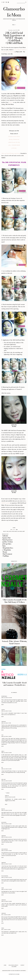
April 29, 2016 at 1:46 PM (6, 736)
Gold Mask (19, 531)
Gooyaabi (17, 974)
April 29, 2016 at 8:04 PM (6, 780)
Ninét (23, 531)
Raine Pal (7, 795)
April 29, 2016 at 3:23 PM (6, 752)
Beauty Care (6, 531)
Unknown (3, 721)
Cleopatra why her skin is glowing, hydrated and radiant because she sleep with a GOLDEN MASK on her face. (14, 142)
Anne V (2, 751)
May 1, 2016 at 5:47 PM (5, 929)
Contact (22, 965)
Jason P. (3, 709)
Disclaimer (14, 966)
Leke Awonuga (4, 849)
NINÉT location (5, 503)
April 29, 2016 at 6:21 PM (6, 768)
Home (5, 965)
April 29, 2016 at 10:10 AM (6, 697)
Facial (10, 531)
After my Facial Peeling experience (10, 153)
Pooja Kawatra (4, 875)
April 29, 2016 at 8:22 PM (10, 797)
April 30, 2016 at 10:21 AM (6, 877)
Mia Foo (3, 808)
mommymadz (4, 696)
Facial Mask (14, 531)
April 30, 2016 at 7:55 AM (6, 863)
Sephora (11, 102)
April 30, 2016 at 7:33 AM (6, 850)
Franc (2, 928)
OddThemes (22, 970)
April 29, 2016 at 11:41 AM (6, 711)
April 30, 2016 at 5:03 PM (6, 901)
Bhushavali (3, 822)
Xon (2, 735)
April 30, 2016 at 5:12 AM (6, 823)
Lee (2, 767)
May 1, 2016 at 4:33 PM (5, 914)
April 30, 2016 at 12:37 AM (6, 810)
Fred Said (3, 779)
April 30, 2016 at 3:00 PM (6, 889)
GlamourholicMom (14, 11)
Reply (2, 704)
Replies (7, 792)
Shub (2, 887)
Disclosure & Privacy (13, 965)
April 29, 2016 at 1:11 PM (6, 723)
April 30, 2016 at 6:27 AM (6, 837)
